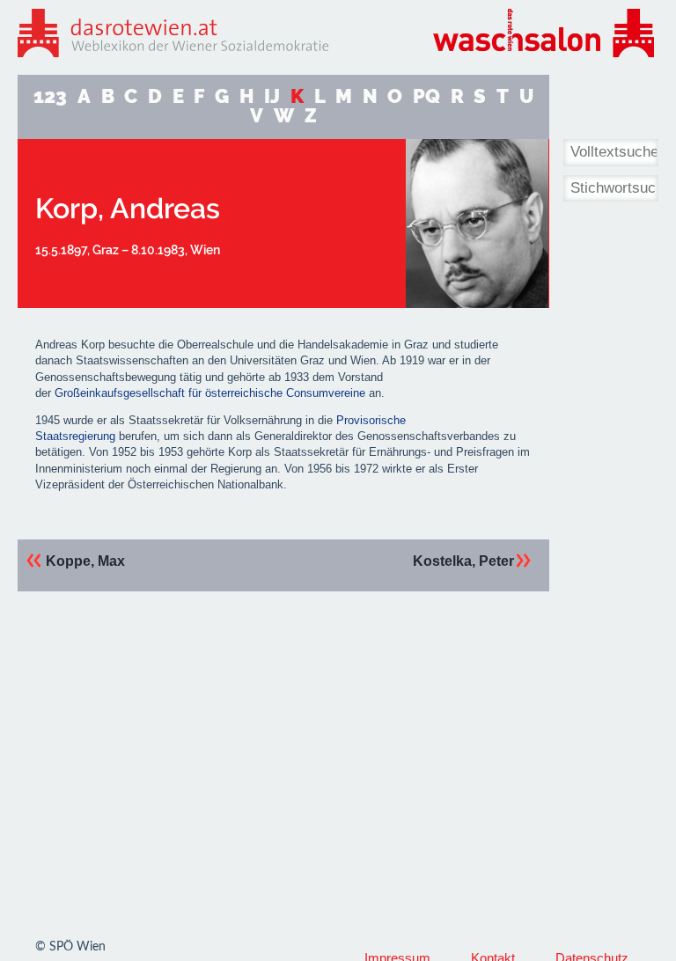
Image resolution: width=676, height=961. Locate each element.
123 (50, 96)
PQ (426, 96)
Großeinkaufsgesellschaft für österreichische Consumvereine (210, 393)
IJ (272, 96)
